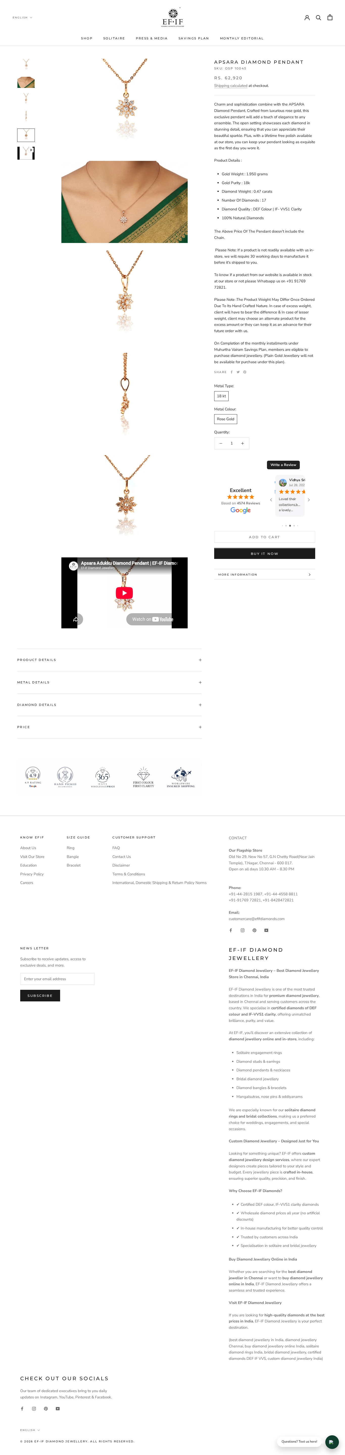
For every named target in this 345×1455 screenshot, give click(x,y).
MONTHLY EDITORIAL (242, 38)
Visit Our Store (32, 856)
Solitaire (114, 38)
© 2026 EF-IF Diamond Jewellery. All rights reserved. (77, 1441)
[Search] (318, 17)
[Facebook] (231, 372)
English (20, 17)
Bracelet (74, 865)
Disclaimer (121, 865)
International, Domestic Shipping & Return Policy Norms (159, 882)
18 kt (221, 396)
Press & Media (152, 38)
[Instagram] (242, 930)
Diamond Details (36, 705)
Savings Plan (194, 38)
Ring (71, 847)
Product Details (36, 660)
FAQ (116, 847)
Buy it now (265, 554)
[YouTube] (266, 930)
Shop (87, 38)
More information (237, 574)
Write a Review (283, 464)
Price (23, 727)
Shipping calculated (231, 85)
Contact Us (121, 856)
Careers (26, 882)
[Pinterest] (244, 372)
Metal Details (33, 682)
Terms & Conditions (128, 874)
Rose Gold (225, 419)
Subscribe (40, 996)
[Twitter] (238, 372)
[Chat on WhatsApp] (332, 1442)
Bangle (73, 856)
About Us (28, 847)
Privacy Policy (32, 874)
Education (28, 865)
